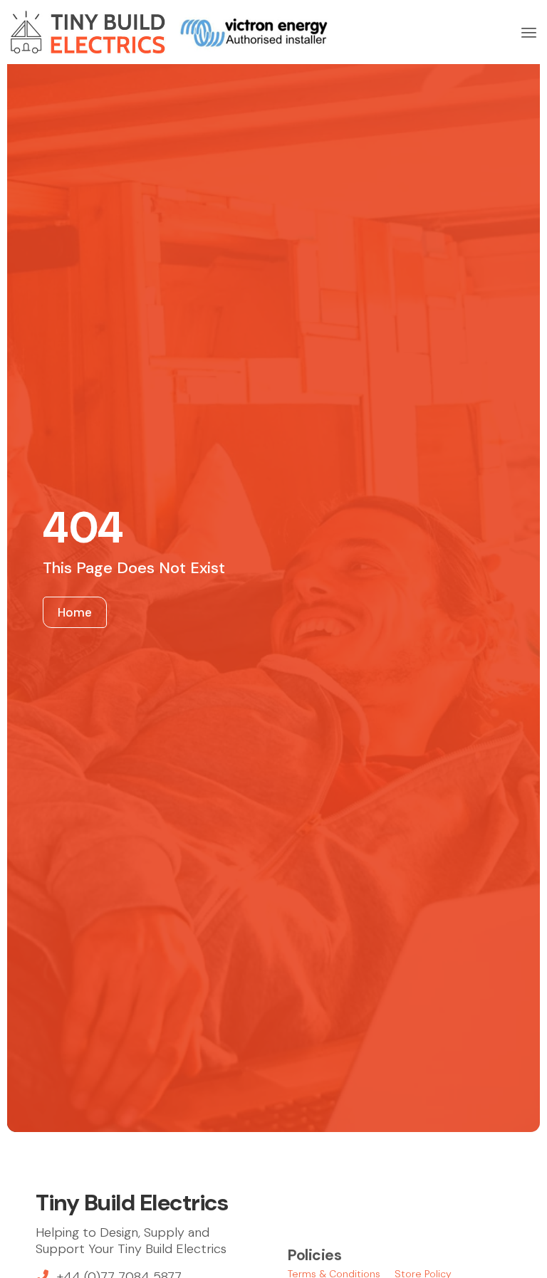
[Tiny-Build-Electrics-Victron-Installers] (169, 32)
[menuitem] (528, 32)
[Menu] (528, 32)
